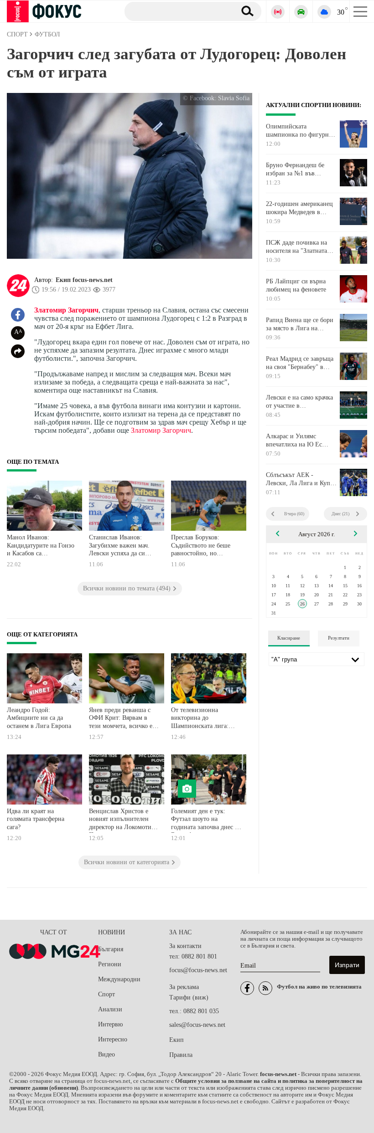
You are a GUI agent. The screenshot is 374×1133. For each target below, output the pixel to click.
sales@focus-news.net (197, 1024)
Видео (106, 1054)
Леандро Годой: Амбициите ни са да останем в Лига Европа (39, 718)
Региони (109, 964)
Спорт (106, 994)
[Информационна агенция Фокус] (247, 988)
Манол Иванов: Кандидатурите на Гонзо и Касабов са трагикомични (40, 546)
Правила (180, 1054)
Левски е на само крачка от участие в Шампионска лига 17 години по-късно (299, 402)
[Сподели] (18, 351)
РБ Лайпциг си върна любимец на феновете (296, 285)
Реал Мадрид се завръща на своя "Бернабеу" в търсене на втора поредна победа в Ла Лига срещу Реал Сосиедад (301, 363)
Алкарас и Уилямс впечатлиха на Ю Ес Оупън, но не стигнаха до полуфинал (297, 440)
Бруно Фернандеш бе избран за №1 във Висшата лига (295, 169)
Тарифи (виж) (188, 997)
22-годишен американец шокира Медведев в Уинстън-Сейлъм (299, 208)
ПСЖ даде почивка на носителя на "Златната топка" (296, 247)
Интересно (112, 1039)
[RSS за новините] (265, 988)
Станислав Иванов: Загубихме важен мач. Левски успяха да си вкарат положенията (119, 546)
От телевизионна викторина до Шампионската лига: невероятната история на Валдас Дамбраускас (205, 719)
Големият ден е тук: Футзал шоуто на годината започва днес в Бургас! (204, 820)
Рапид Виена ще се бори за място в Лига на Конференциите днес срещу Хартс (299, 324)
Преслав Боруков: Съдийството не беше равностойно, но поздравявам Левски (200, 546)
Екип (176, 1039)
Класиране (288, 638)
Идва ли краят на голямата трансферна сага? (35, 819)
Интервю (110, 1024)
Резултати (338, 638)
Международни (119, 979)
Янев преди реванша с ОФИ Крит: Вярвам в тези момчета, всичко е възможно (120, 719)
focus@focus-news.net (198, 970)
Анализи (110, 1009)
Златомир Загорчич (66, 310)
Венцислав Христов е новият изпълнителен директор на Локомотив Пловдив (122, 820)
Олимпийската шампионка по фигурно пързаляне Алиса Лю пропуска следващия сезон (299, 130)
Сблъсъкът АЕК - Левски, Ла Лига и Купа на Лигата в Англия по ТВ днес (299, 479)
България (110, 949)
